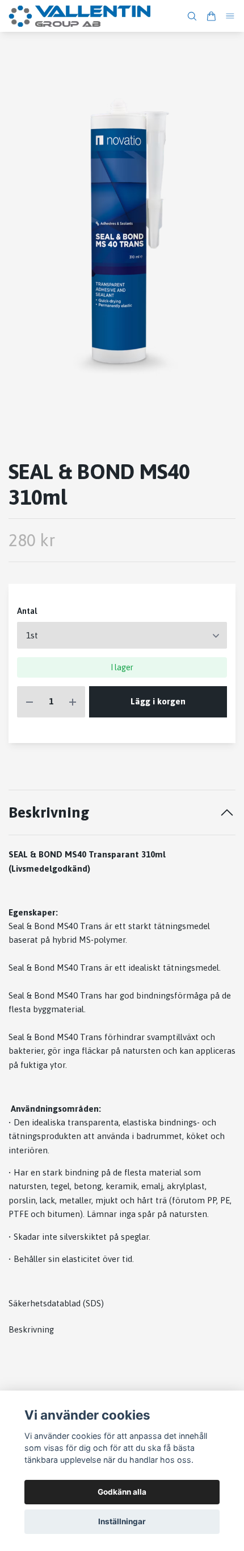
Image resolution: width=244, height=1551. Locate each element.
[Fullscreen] (122, 236)
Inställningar (122, 1521)
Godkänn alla (122, 1491)
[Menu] (230, 16)
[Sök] (191, 16)
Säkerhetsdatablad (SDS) (56, 1303)
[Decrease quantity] (29, 702)
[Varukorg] (211, 16)
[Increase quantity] (73, 702)
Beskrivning (49, 812)
